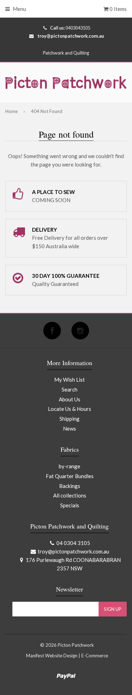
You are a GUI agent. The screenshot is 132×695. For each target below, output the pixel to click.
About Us (69, 399)
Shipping (69, 418)
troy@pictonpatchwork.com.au (70, 36)
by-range (69, 466)
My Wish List (69, 379)
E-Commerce (94, 655)
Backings (69, 486)
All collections (69, 495)
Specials (69, 505)
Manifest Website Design (51, 655)
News (69, 428)
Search (69, 389)
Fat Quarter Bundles (70, 476)
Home (11, 111)
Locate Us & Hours (69, 409)
